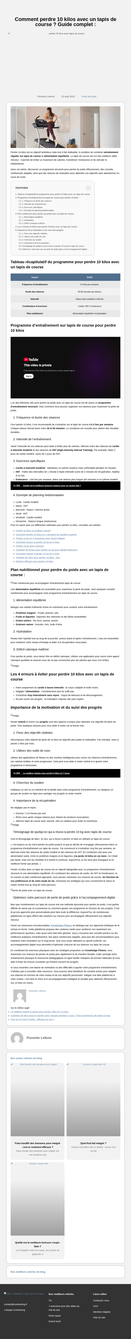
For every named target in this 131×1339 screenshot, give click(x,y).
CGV (95, 1306)
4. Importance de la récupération (35, 243)
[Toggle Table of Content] (87, 188)
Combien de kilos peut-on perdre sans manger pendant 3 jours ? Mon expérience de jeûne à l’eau (60, 1015)
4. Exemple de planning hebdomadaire (38, 210)
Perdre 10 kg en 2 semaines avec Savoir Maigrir (40, 538)
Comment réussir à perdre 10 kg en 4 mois (37, 542)
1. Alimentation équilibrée (32, 217)
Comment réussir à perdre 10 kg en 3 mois (37, 553)
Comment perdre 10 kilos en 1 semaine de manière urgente (46, 534)
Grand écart (55, 1321)
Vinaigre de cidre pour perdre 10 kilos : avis (38, 557)
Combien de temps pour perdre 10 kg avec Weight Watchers (46, 550)
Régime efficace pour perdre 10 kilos (34, 561)
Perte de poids (89, 96)
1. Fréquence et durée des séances (37, 201)
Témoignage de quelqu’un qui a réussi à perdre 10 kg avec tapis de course (53, 246)
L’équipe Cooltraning (14, 1310)
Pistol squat (55, 1315)
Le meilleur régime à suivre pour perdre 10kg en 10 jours (39, 1011)
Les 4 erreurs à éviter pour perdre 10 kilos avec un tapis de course (47, 226)
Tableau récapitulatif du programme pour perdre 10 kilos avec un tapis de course (53, 194)
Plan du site (99, 1317)
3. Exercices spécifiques (32, 207)
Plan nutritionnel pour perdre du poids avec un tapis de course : (46, 214)
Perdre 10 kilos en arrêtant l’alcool (33, 530)
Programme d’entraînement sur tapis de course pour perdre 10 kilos (47, 197)
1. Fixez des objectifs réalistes (34, 234)
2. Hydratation (28, 220)
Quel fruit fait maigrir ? (93, 1143)
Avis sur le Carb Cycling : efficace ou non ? (32, 1019)
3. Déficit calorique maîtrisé (33, 223)
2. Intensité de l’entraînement (34, 204)
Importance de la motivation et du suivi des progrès (40, 230)
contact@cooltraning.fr (15, 1304)
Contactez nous (101, 1300)
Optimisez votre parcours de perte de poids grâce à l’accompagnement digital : (55, 249)
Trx (50, 1300)
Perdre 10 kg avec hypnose (30, 546)
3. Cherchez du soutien (31, 240)
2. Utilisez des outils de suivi (34, 237)
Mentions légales (101, 1312)
